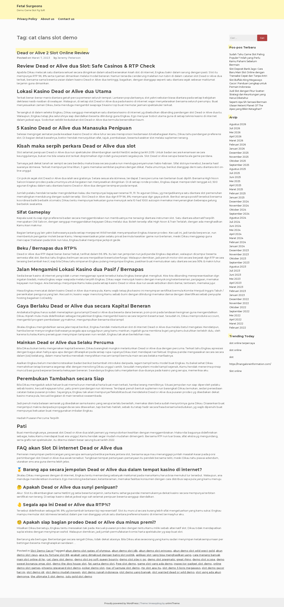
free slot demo (126, 563)
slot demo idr (36, 572)
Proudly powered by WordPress (121, 603)
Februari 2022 (237, 327)
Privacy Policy (27, 19)
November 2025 (239, 156)
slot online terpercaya (242, 343)
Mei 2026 (234, 132)
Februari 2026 (237, 144)
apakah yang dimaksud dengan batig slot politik (102, 554)
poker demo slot (93, 567)
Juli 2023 (234, 270)
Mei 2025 (234, 181)
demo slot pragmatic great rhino (169, 559)
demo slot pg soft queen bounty (96, 559)
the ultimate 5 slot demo (47, 576)
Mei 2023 (235, 278)
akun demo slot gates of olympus (87, 550)
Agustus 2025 (237, 169)
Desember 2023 (239, 250)
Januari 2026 (237, 148)
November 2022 (239, 303)
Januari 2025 (237, 197)
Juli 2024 (234, 221)
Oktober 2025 (237, 160)
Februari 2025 (237, 193)
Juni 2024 (235, 225)
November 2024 (239, 205)
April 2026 (235, 136)
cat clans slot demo (60, 559)
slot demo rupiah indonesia (100, 572)
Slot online (235, 371)
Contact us (66, 19)
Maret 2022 (236, 323)
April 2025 (235, 185)
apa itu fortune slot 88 (54, 554)
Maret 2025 (236, 189)
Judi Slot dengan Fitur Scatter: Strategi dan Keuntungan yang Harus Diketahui (247, 94)
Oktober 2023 (237, 258)
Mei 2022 (235, 315)
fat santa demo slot (101, 563)
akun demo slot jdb (125, 550)
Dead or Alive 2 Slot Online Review (53, 52)
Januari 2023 (237, 295)
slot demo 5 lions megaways (181, 567)
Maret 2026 (236, 140)
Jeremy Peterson (69, 57)
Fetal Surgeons (29, 6)
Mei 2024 (235, 230)
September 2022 (239, 311)
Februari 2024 (237, 242)
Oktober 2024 (237, 209)
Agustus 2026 (237, 124)
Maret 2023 (236, 286)
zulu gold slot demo (78, 576)
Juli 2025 (234, 173)
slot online (235, 350)
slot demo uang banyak (135, 572)
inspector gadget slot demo (193, 563)
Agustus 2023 (237, 266)
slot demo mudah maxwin (63, 572)
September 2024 (239, 213)
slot (231, 357)
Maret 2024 (236, 238)
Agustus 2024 (237, 217)
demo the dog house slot (70, 563)
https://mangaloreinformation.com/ (250, 364)
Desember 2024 (239, 201)
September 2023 (239, 262)
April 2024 (235, 234)
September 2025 (239, 164)
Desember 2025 (239, 152)
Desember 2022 (239, 299)
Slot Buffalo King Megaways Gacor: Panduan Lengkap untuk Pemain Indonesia (248, 83)
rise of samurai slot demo (123, 567)
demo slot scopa (203, 559)
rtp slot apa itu (151, 567)
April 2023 (235, 282)
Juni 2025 (235, 177)
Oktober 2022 (237, 307)
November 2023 (239, 254)
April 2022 (235, 319)
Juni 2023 (235, 274)
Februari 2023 (237, 291)
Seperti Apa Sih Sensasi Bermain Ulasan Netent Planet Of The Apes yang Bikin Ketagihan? (248, 105)
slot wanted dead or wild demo (173, 572)
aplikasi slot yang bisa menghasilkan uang (163, 554)
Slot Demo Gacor (42, 550)
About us (47, 19)
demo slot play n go (132, 559)
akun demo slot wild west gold (194, 550)
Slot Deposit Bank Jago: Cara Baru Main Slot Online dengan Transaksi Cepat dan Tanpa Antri (248, 72)
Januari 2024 (237, 246)
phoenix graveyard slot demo (61, 567)
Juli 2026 (234, 128)
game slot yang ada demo (155, 563)
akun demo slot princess (155, 550)
